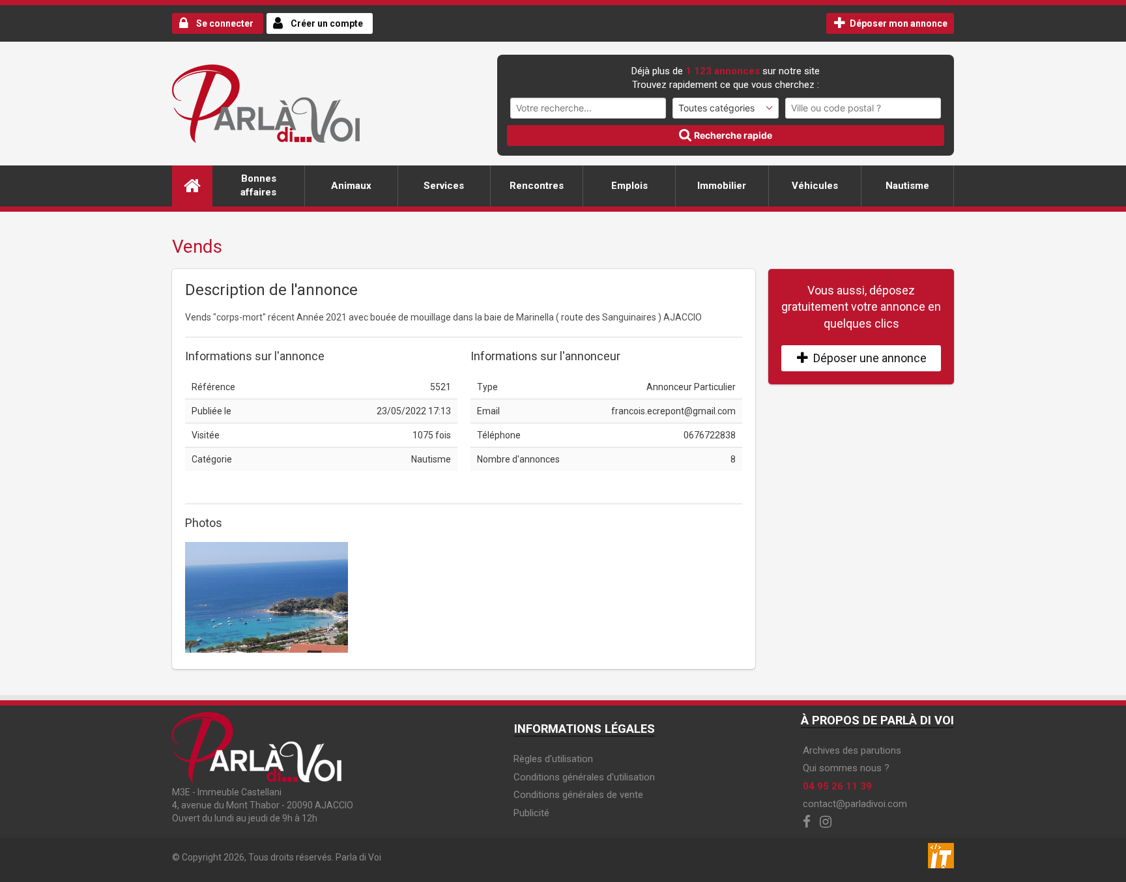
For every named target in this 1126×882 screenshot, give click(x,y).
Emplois (629, 186)
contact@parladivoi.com (855, 804)
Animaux (351, 186)
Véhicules (815, 186)
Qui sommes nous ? (846, 768)
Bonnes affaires (258, 185)
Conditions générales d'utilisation (584, 777)
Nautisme (907, 186)
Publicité (531, 813)
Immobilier (721, 186)
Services (444, 186)
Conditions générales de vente (578, 795)
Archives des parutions (852, 750)
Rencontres (537, 186)
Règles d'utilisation (553, 759)
